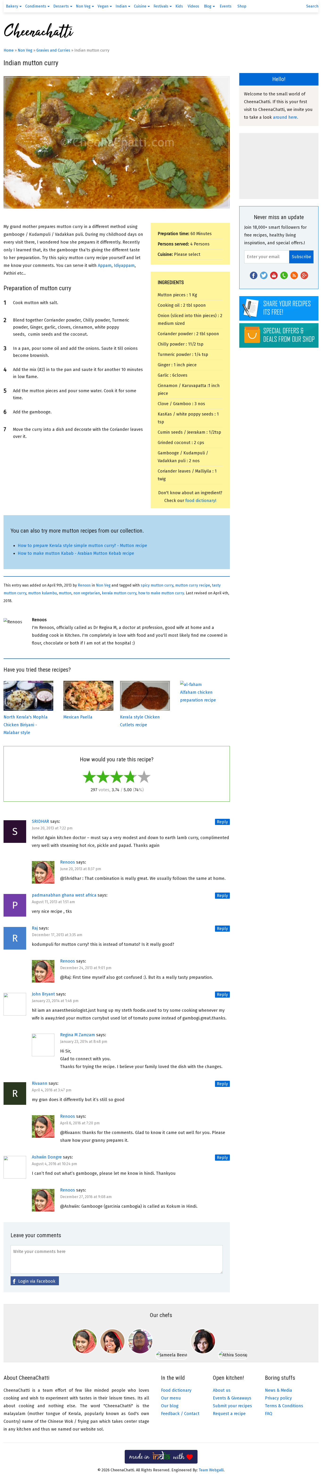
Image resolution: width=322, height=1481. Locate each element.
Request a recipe (229, 1413)
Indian (121, 6)
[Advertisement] (278, 166)
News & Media (278, 1390)
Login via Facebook (36, 1281)
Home (9, 50)
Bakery (12, 6)
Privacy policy (278, 1398)
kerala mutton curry (119, 593)
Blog (207, 6)
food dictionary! (200, 500)
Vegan (103, 6)
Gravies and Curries (53, 50)
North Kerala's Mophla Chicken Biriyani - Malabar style (26, 724)
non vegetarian (86, 593)
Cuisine (140, 6)
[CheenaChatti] (39, 37)
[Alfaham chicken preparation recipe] (191, 684)
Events (225, 6)
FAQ (268, 1413)
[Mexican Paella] (88, 709)
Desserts (61, 6)
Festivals (160, 6)
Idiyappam (124, 265)
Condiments (35, 6)
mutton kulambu (42, 593)
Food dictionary (176, 1390)
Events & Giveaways (232, 1398)
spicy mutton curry (157, 585)
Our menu (171, 1398)
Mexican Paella (77, 717)
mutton (65, 593)
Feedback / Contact (180, 1413)
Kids (179, 6)
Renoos (84, 585)
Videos (193, 6)
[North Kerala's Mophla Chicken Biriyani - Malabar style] (28, 709)
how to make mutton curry (161, 593)
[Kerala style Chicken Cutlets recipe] (145, 709)
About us (222, 1390)
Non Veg (83, 6)
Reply (222, 821)
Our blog (169, 1405)
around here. (285, 117)
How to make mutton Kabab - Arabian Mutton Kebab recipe (76, 553)
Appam (104, 265)
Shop (241, 6)
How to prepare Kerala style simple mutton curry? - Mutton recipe (82, 545)
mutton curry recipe (192, 585)
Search (312, 6)
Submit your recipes (232, 1405)
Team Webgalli (211, 1470)
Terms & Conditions (284, 1405)
